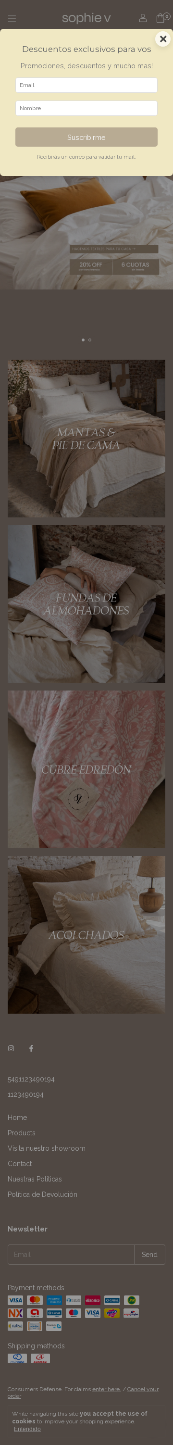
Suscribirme (86, 137)
